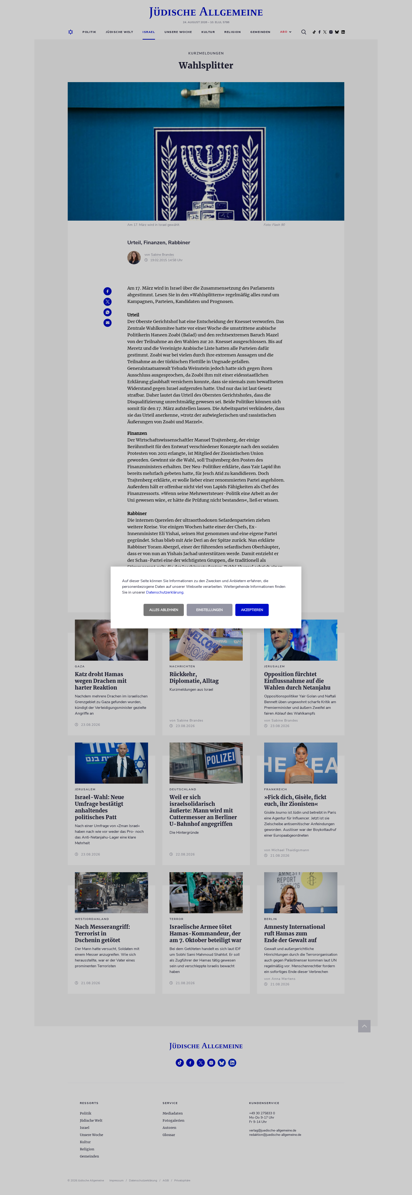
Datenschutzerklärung (164, 592)
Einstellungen (209, 610)
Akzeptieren (252, 610)
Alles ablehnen (163, 610)
